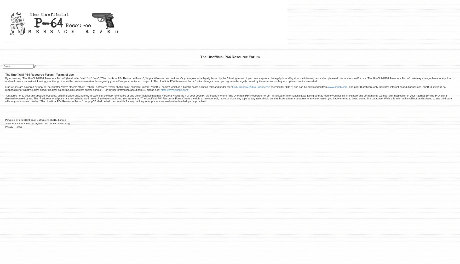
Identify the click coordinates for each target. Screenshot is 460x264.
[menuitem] (453, 42)
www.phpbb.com (337, 87)
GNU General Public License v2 (250, 87)
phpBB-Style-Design (60, 123)
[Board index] (144, 22)
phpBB (23, 120)
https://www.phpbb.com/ (175, 89)
